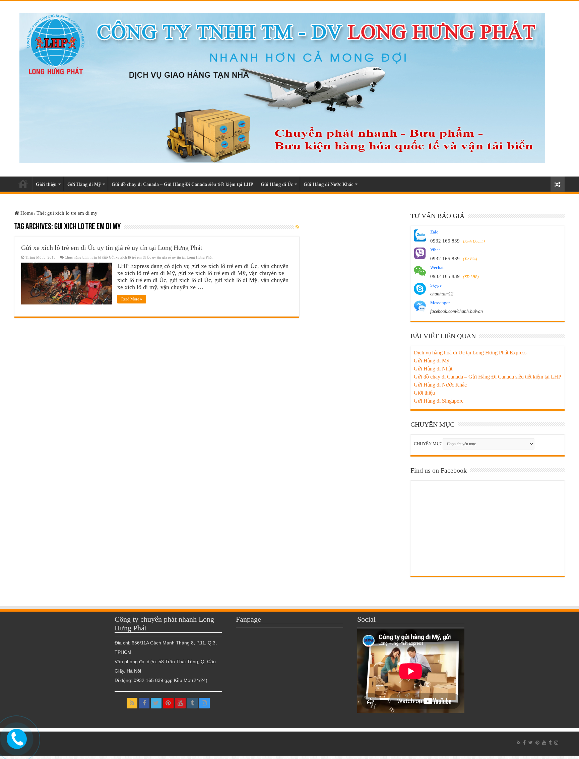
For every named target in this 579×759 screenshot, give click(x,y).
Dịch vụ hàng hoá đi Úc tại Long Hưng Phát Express (470, 352)
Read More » (131, 299)
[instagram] (204, 703)
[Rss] (132, 703)
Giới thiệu (46, 184)
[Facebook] (144, 703)
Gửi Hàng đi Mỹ (84, 184)
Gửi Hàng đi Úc (277, 184)
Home (26, 213)
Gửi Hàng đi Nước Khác (328, 184)
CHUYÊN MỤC (428, 443)
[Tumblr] (192, 703)
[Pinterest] (168, 703)
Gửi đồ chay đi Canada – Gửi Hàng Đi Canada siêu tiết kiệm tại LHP (182, 184)
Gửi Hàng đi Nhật (433, 368)
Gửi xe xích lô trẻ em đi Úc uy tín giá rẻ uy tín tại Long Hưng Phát (111, 247)
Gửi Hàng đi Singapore (438, 401)
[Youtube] (180, 703)
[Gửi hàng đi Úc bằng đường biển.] (282, 86)
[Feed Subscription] (297, 227)
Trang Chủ (23, 184)
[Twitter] (156, 703)
